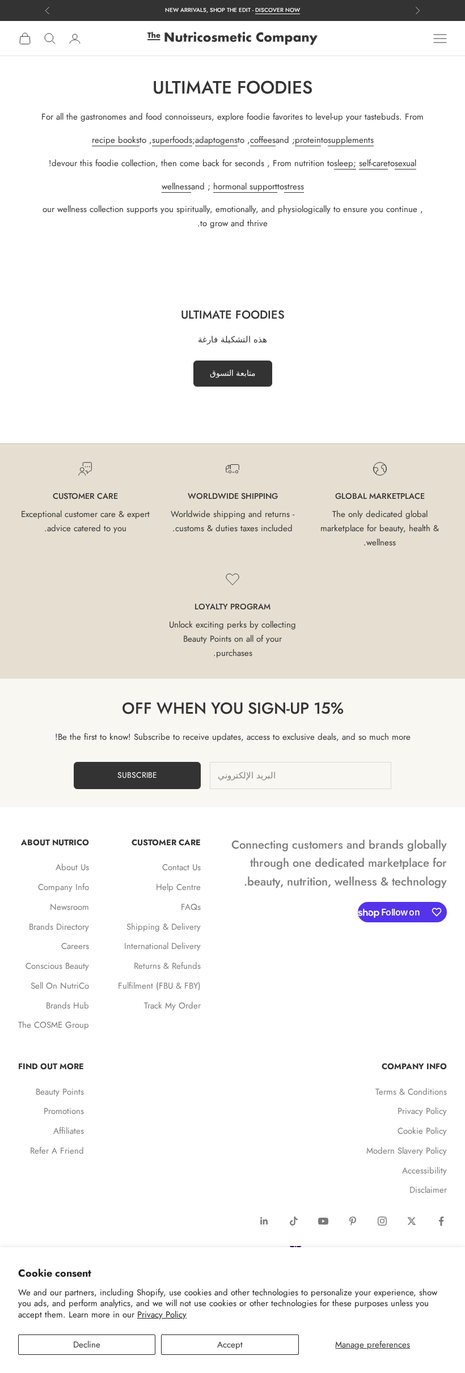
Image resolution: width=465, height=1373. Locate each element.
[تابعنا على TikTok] (293, 1221)
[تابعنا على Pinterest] (352, 1221)
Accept (230, 1344)
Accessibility (424, 1170)
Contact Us (181, 867)
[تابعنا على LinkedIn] (264, 1221)
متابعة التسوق (233, 373)
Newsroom (69, 907)
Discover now (277, 10)
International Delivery (162, 946)
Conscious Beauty (57, 966)
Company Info (63, 887)
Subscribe (137, 775)
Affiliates (68, 1131)
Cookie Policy (422, 1131)
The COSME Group (53, 1025)
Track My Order (172, 1005)
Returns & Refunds (167, 966)
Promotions (64, 1111)
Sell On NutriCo (60, 986)
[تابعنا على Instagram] (382, 1221)
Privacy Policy (162, 1314)
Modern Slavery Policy (406, 1151)
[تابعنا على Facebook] (441, 1221)
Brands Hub (67, 1005)
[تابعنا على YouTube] (323, 1221)
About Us (72, 867)
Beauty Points (60, 1092)
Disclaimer (428, 1190)
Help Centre (178, 887)
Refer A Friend (57, 1151)
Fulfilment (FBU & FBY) (159, 986)
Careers (75, 946)
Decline (86, 1344)
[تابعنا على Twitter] (411, 1221)
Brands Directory (59, 927)
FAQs (191, 907)
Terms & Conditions (411, 1092)
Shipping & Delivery (163, 927)
